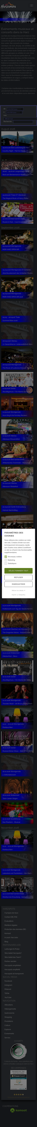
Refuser (18, 577)
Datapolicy (21, 595)
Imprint (14, 595)
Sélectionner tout (18, 571)
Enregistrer (18, 584)
